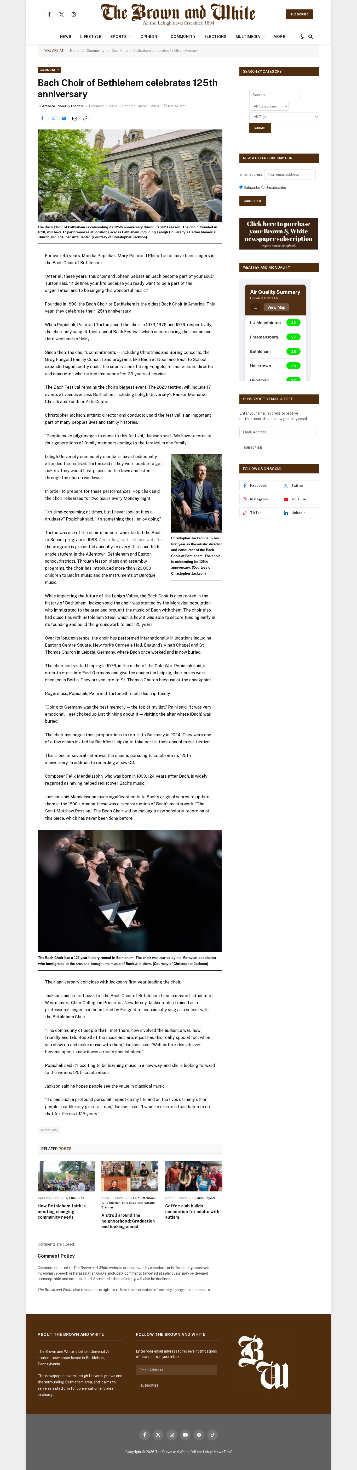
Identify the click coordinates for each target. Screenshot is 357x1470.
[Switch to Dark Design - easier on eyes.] (301, 36)
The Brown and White (172, 1452)
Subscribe (299, 14)
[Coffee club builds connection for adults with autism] (193, 1176)
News (66, 37)
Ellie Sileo (76, 1198)
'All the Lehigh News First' (211, 1452)
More (279, 37)
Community (183, 37)
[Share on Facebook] (42, 118)
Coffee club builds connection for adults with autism (192, 1211)
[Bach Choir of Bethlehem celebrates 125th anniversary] (130, 175)
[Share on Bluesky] (63, 118)
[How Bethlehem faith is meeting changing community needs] (66, 1176)
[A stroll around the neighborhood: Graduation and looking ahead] (129, 1176)
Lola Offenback (145, 1198)
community (49, 1130)
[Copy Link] (85, 118)
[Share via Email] (74, 118)
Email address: (251, 174)
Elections (215, 37)
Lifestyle (90, 37)
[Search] (310, 37)
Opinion (149, 37)
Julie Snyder (110, 1203)
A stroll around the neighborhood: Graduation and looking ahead (128, 1221)
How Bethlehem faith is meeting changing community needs (62, 1211)
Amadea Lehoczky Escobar (63, 106)
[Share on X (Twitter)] (53, 118)
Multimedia (248, 37)
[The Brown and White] (178, 14)
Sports (118, 37)
